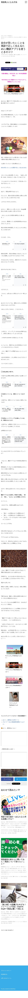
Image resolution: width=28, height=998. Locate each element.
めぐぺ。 (5, 720)
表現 (14, 56)
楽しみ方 (8, 56)
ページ (17, 720)
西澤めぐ (10, 720)
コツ (21, 54)
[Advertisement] (14, 19)
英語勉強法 (11, 54)
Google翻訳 (17, 54)
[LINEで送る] (14, 62)
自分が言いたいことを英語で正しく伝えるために (14, 167)
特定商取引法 (4, 974)
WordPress (13, 988)
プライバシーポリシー (6, 970)
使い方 (4, 56)
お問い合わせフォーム (6, 978)
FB (14, 720)
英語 (12, 56)
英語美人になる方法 (9, 2)
